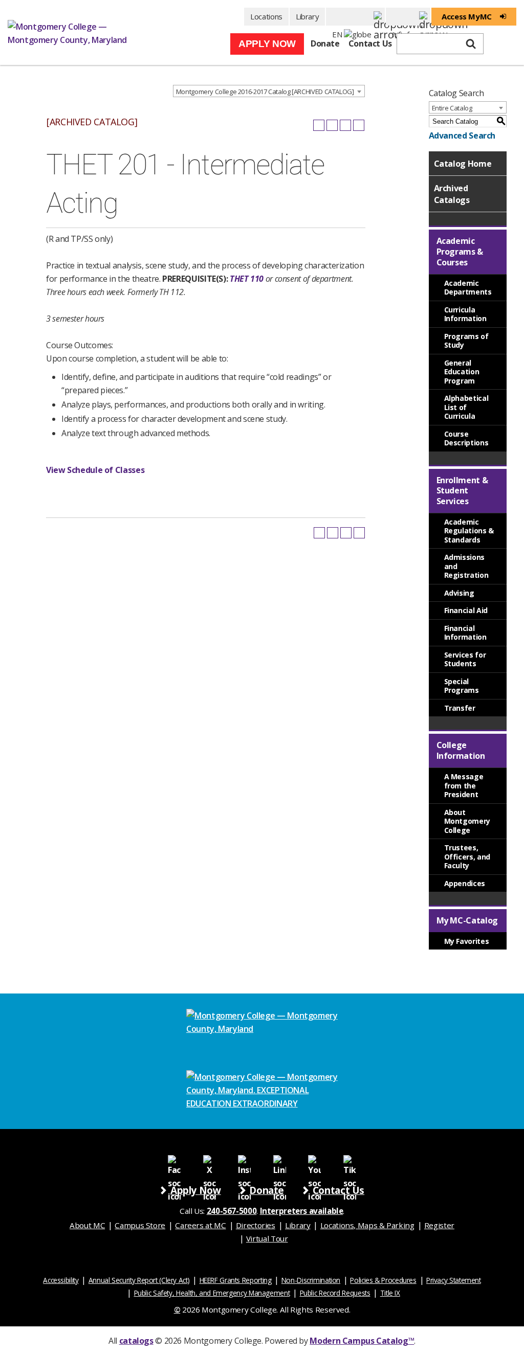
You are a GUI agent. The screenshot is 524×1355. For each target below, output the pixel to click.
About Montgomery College (467, 821)
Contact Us (370, 43)
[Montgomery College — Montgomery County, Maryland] (74, 32)
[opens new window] (174, 1161)
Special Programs (461, 685)
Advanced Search (462, 135)
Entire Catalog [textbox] (452, 107)
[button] (355, 17)
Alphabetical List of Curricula (466, 407)
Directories (255, 1225)
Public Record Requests (335, 1293)
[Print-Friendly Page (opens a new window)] (345, 125)
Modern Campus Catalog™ (362, 1340)
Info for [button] (408, 17)
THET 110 (247, 278)
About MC (87, 1225)
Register (439, 1225)
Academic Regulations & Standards (469, 531)
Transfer (459, 708)
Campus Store (140, 1225)
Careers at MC (200, 1225)
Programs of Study (466, 340)
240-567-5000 (232, 1211)
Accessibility (60, 1280)
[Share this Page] (332, 125)
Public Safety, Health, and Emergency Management (212, 1293)
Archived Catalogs (452, 194)
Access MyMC (467, 16)
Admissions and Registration (466, 566)
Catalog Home (463, 163)
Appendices (464, 883)
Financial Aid (466, 610)
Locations (266, 16)
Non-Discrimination (310, 1280)
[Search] (471, 44)
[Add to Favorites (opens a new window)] (318, 125)
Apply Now (267, 43)
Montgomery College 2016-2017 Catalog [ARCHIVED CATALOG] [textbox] (265, 91)
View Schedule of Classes (95, 470)
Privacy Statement (453, 1280)
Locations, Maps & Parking (367, 1225)
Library (307, 16)
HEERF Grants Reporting (236, 1280)
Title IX (390, 1293)
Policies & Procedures (383, 1280)
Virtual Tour (267, 1238)
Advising (459, 593)
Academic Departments (468, 287)
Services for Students (465, 659)
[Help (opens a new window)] (358, 125)
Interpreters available (301, 1211)
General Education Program (461, 372)
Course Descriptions (466, 438)
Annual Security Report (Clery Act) (139, 1280)
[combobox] (269, 91)
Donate (325, 43)
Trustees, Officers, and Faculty (467, 856)
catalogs (136, 1340)
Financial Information (465, 632)
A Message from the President (464, 785)
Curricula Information (465, 314)
